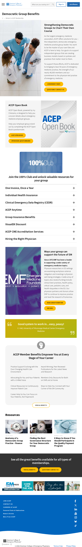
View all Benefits (41, 405)
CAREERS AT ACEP (10, 507)
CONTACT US (8, 504)
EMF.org (50, 308)
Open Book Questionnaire (20, 141)
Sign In (61, 4)
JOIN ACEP (7, 501)
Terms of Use (58, 546)
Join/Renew (74, 4)
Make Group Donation (55, 303)
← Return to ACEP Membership (13, 18)
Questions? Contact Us (55, 90)
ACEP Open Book (17, 135)
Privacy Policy (71, 546)
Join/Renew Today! (53, 84)
